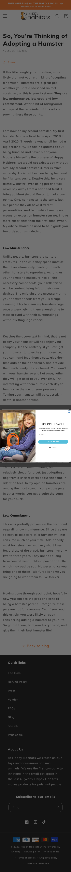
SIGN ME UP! (53, 442)
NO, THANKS (53, 447)
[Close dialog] (69, 411)
